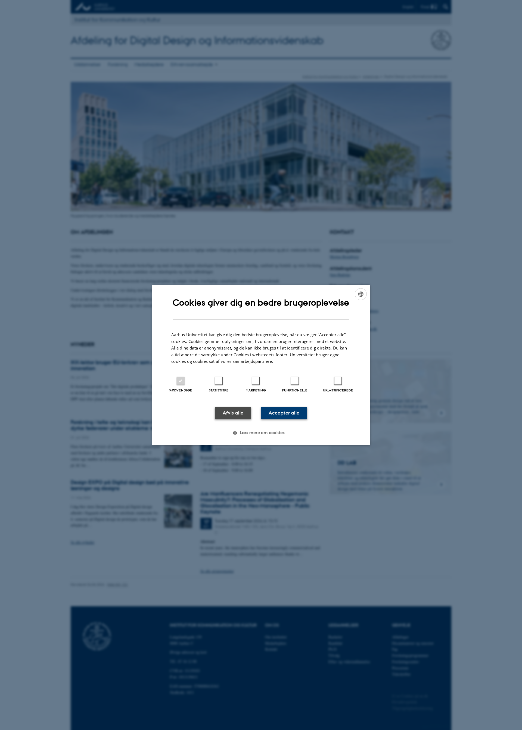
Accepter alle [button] (284, 413)
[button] (261, 433)
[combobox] (360, 294)
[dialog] (261, 365)
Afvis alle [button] (233, 413)
